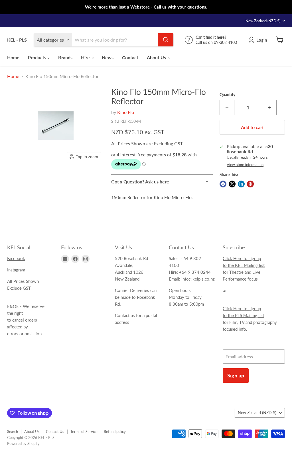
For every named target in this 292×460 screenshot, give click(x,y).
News (107, 57)
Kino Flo (125, 112)
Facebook (16, 258)
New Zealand (263, 21)
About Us (157, 57)
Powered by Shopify (23, 443)
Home (13, 57)
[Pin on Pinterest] (250, 184)
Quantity (227, 94)
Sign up (235, 375)
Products (37, 57)
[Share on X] (232, 184)
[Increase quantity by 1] (269, 107)
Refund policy (115, 431)
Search (12, 431)
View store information (245, 165)
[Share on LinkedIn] (241, 184)
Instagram (16, 269)
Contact (130, 57)
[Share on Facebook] (223, 184)
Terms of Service (84, 431)
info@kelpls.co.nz (198, 278)
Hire (86, 57)
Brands (65, 57)
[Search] (165, 39)
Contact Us (55, 431)
